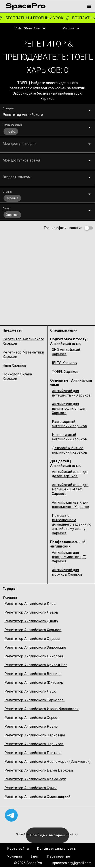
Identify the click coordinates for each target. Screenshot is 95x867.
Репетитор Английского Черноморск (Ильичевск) (47, 761)
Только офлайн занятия (63, 228)
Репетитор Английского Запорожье (35, 647)
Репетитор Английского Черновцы (34, 735)
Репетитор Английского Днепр (31, 621)
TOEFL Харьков (65, 372)
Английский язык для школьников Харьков (70, 504)
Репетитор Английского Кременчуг (35, 779)
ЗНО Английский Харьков (66, 352)
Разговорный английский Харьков (69, 424)
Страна (7, 191)
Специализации (12, 125)
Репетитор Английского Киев (30, 603)
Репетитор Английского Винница (32, 674)
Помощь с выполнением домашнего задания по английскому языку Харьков (71, 524)
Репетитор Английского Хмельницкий (37, 797)
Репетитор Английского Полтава (32, 753)
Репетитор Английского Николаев (34, 656)
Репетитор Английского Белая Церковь (38, 770)
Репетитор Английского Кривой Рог (35, 665)
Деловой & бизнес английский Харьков (69, 450)
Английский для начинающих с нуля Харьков (68, 408)
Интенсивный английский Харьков (69, 437)
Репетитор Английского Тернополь (34, 700)
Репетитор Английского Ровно (31, 726)
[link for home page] (26, 6)
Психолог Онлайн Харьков (17, 376)
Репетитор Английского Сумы (30, 788)
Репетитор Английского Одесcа (32, 639)
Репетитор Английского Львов (31, 612)
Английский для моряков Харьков (67, 572)
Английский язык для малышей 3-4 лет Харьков (70, 489)
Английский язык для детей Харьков (70, 474)
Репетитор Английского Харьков (23, 341)
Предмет (8, 108)
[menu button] (88, 6)
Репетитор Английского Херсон (31, 718)
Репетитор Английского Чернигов (34, 744)
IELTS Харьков (64, 363)
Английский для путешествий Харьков (71, 393)
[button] (27, 28)
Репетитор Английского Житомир (33, 682)
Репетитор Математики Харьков (23, 354)
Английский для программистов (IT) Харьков (69, 556)
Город (6, 208)
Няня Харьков (14, 365)
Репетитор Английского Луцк (30, 691)
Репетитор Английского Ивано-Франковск (41, 709)
